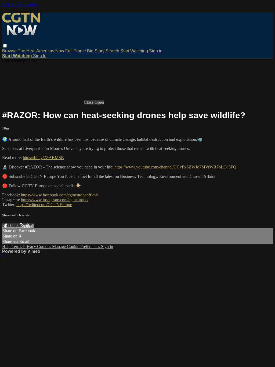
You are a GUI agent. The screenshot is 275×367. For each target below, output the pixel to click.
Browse (10, 51)
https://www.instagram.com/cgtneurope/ (54, 199)
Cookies (44, 246)
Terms (17, 246)
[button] (5, 46)
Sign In (39, 55)
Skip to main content (19, 4)
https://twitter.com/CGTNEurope (44, 204)
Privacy (30, 246)
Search (113, 51)
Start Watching (134, 51)
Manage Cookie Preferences (76, 246)
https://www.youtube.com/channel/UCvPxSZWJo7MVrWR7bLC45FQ (175, 167)
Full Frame (76, 51)
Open (99, 102)
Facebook (11, 225)
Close (89, 102)
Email (29, 225)
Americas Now (50, 51)
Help (7, 246)
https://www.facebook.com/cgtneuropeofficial (59, 195)
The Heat (27, 51)
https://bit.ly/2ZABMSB (43, 157)
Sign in (155, 51)
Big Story (96, 51)
